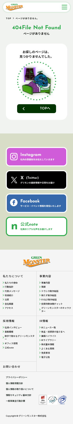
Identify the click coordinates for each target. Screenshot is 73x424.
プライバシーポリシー (16, 377)
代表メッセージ (12, 290)
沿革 (7, 299)
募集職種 (9, 331)
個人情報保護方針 (14, 383)
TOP (8, 18)
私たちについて (13, 276)
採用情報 (9, 321)
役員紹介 (9, 295)
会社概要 (9, 303)
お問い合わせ (11, 366)
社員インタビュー (13, 327)
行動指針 (9, 286)
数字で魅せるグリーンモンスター (19, 337)
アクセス (9, 307)
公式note (9, 347)
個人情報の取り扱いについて (20, 388)
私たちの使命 (11, 282)
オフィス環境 (11, 343)
